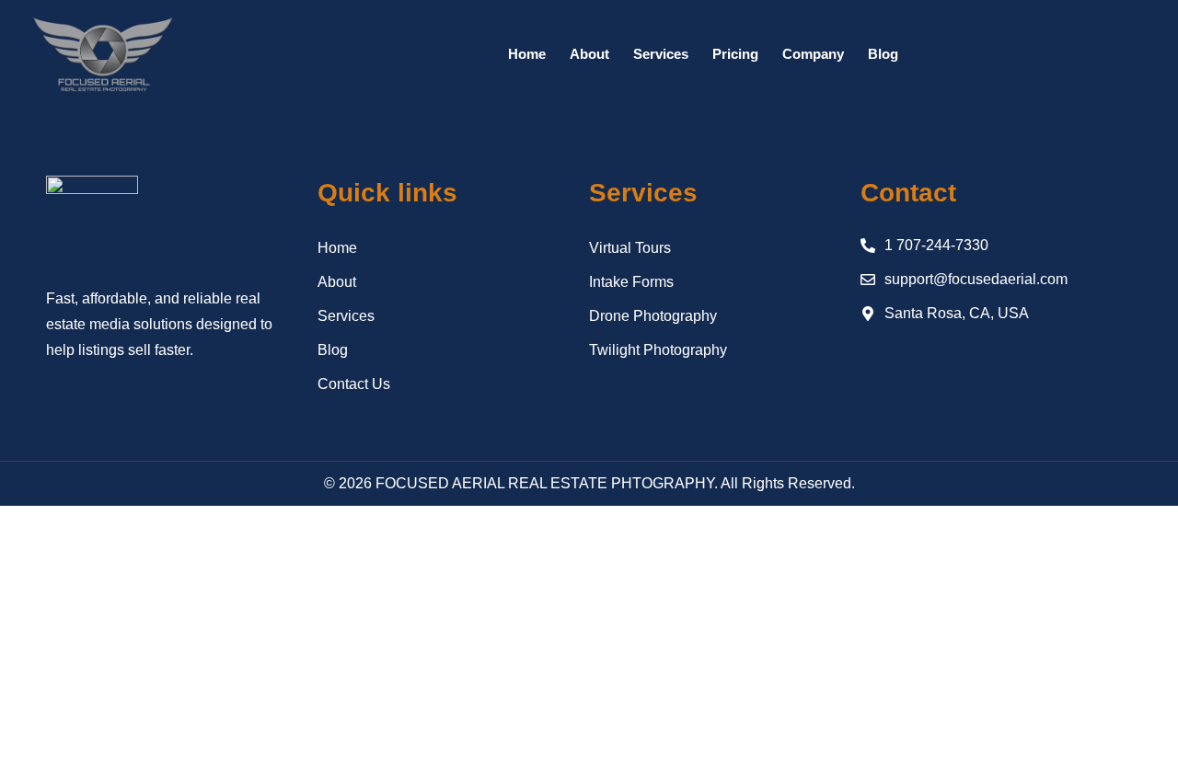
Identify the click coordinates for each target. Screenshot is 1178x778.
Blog (883, 54)
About (589, 54)
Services (660, 54)
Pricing (735, 54)
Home (527, 54)
